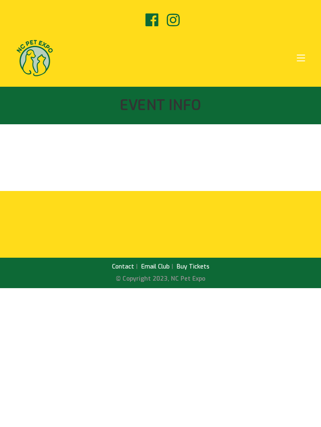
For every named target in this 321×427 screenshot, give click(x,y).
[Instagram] (171, 20)
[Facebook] (152, 20)
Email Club (155, 267)
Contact (123, 267)
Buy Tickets (193, 267)
